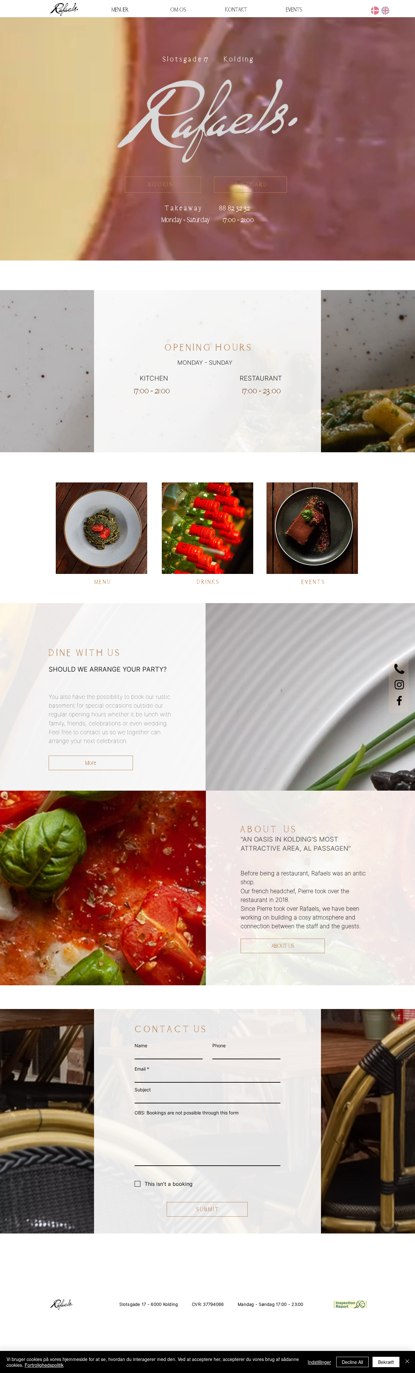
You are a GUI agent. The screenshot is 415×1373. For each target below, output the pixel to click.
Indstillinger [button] (319, 1362)
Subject (143, 1089)
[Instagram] (399, 684)
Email (140, 1069)
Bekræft (386, 1362)
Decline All (352, 1362)
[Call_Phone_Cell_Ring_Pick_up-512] (399, 668)
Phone (219, 1045)
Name (141, 1045)
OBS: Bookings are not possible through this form (187, 1113)
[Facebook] (399, 700)
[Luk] (407, 1362)
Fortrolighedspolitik (44, 1365)
